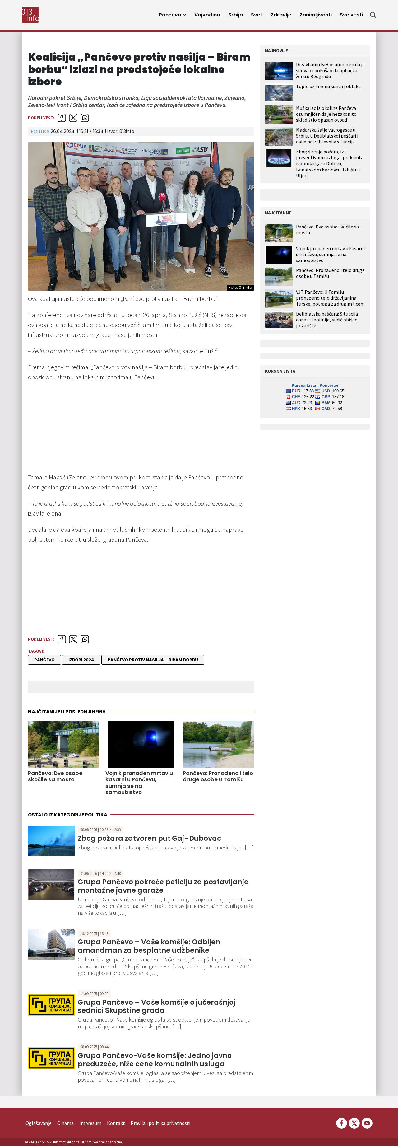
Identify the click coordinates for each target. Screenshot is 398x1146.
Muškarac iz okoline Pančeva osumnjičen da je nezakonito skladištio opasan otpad (326, 114)
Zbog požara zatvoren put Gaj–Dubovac (149, 838)
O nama (65, 1123)
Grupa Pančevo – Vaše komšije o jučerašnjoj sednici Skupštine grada (156, 1006)
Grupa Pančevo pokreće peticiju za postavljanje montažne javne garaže (163, 886)
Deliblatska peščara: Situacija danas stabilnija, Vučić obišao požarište (327, 320)
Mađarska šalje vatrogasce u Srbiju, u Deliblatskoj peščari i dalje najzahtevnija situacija (327, 136)
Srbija (235, 14)
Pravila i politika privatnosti (160, 1123)
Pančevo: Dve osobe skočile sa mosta (55, 776)
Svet (256, 14)
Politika (40, 131)
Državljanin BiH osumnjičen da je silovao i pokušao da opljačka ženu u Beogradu (330, 70)
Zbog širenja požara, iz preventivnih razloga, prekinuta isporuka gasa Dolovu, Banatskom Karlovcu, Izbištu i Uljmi (329, 163)
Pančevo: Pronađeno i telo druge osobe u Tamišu (218, 776)
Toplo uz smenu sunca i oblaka (328, 86)
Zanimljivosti (315, 14)
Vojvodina (207, 14)
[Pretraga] (373, 15)
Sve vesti (351, 14)
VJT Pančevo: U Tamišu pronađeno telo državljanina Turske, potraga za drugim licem (330, 298)
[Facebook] (341, 1122)
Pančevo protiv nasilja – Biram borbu (153, 660)
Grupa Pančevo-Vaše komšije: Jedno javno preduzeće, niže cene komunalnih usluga (155, 1060)
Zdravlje (281, 14)
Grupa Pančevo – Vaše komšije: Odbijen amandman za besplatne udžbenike (149, 946)
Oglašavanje (38, 1123)
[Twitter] (354, 1122)
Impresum (90, 1123)
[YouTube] (367, 1122)
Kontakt (116, 1123)
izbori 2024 (81, 660)
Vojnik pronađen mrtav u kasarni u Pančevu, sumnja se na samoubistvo (139, 783)
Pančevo (170, 14)
